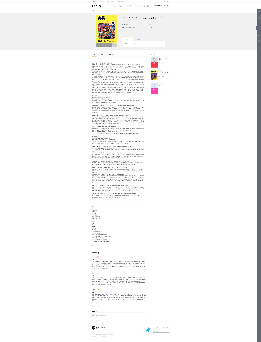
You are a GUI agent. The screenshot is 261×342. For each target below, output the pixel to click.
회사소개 (156, 328)
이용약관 (160, 328)
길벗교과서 (113, 1)
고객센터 (137, 6)
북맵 (120, 6)
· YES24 (125, 43)
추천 (114, 6)
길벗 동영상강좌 (121, 1)
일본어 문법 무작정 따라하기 (158, 5)
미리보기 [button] (105, 45)
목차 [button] (102, 55)
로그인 (163, 1)
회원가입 (167, 1)
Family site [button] (155, 331)
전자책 (138, 39)
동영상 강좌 (129, 6)
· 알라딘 (134, 43)
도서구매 (127, 39)
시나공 (107, 1)
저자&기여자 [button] (111, 55)
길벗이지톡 (96, 5)
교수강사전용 (146, 6)
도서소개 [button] (94, 55)
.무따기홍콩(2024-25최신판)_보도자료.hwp (100, 315)
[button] (114, 45)
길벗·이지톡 (95, 1)
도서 (109, 6)
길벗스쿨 (102, 1)
